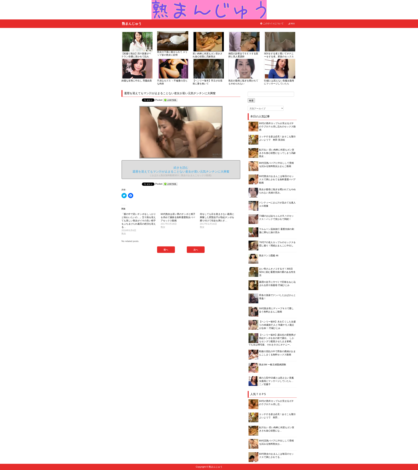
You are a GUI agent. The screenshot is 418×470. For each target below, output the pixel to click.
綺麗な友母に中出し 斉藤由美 (136, 80)
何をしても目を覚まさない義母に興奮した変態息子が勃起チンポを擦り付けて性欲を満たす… (217, 217)
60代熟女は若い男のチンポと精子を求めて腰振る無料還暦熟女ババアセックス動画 (178, 217)
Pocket (158, 100)
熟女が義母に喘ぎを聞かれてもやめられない (243, 82)
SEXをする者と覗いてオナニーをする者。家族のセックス (279, 55)
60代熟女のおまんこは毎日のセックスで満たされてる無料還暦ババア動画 (277, 179)
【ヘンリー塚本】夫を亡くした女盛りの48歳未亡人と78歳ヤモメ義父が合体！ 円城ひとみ (277, 324)
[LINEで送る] (170, 100)
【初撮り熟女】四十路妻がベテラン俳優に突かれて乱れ (136, 55)
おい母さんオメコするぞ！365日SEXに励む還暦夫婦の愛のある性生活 (277, 272)
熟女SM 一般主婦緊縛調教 (272, 364)
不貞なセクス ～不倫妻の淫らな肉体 (172, 82)
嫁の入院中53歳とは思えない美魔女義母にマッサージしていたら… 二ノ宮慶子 (276, 381)
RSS (292, 23)
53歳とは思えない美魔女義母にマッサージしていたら (279, 82)
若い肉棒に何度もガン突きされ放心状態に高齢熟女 (207, 55)
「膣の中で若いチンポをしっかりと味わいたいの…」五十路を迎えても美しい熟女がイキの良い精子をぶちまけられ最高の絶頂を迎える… (138, 220)
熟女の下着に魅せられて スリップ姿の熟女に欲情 (172, 53)
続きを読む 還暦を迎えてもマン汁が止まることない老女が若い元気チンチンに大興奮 (180, 171)
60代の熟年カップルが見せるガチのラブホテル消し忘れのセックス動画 (277, 126)
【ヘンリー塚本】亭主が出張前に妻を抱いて (207, 82)
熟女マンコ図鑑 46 (268, 255)
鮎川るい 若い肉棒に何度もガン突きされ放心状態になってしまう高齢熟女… (277, 153)
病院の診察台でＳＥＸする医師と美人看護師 (243, 55)
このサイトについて (273, 23)
